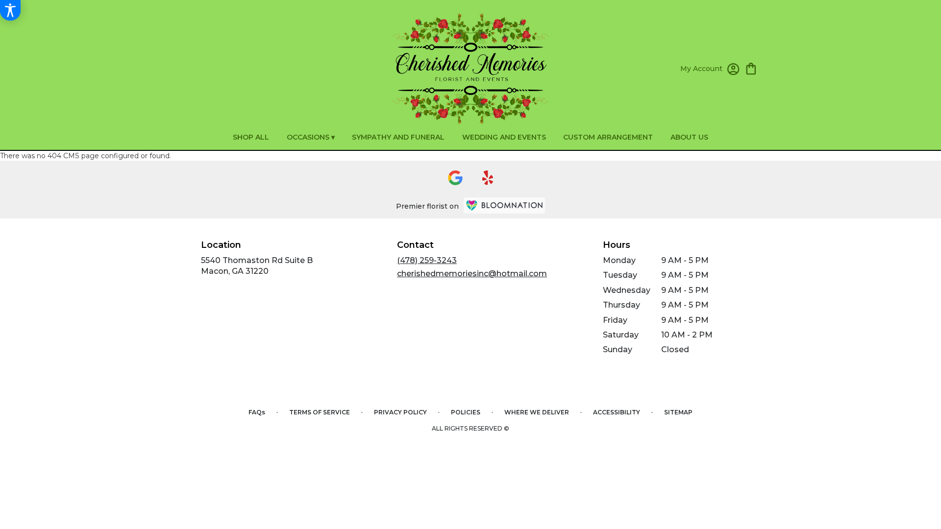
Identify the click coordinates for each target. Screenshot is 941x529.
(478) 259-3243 (427, 260)
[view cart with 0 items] (751, 68)
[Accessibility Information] (10, 10)
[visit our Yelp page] (487, 177)
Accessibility (616, 412)
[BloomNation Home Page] (504, 205)
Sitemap (678, 412)
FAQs (256, 412)
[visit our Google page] (455, 177)
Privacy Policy (400, 412)
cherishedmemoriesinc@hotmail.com (472, 273)
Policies (465, 412)
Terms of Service (319, 412)
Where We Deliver (536, 412)
